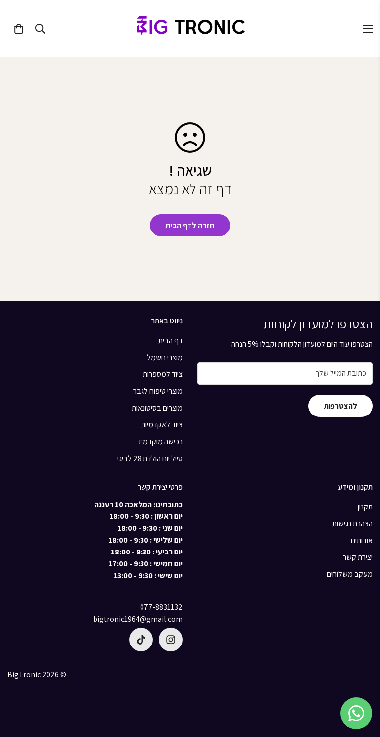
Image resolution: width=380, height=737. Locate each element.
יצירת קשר (358, 557)
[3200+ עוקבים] (171, 639)
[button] (18, 28)
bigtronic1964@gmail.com (138, 619)
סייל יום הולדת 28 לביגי (150, 458)
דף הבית (170, 340)
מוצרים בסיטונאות (157, 408)
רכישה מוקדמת (161, 441)
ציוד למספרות (163, 374)
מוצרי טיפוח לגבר (158, 391)
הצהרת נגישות (352, 523)
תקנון (365, 507)
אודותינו (362, 540)
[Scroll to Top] (360, 683)
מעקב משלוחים (350, 574)
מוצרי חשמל (165, 357)
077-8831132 (161, 607)
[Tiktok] (141, 639)
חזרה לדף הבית (190, 225)
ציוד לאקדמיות (162, 424)
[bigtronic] (190, 28)
